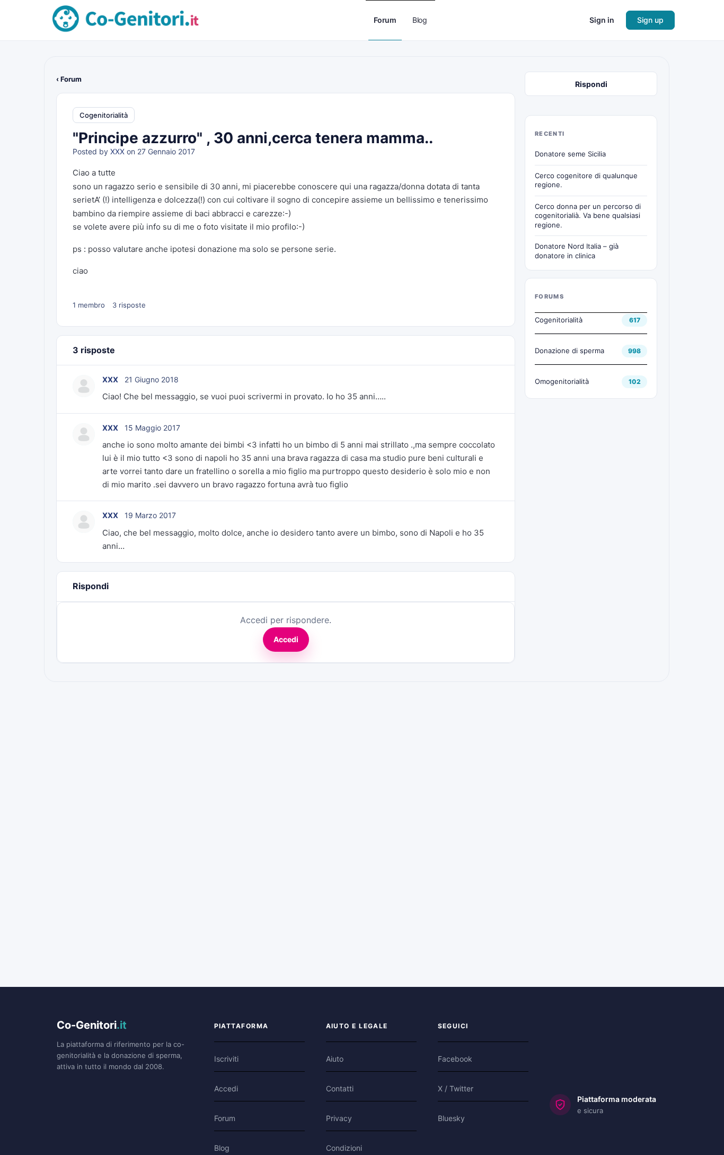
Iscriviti (226, 1058)
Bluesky (451, 1118)
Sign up (650, 19)
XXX (117, 151)
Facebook (455, 1058)
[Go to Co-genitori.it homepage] (125, 19)
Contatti (340, 1088)
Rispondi (591, 84)
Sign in (601, 19)
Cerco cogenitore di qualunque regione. (586, 180)
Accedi (285, 639)
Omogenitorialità (562, 381)
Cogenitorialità (104, 115)
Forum (224, 1118)
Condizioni (344, 1147)
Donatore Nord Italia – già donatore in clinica (577, 251)
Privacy (339, 1118)
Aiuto (334, 1058)
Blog (221, 1147)
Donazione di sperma (569, 350)
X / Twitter (455, 1088)
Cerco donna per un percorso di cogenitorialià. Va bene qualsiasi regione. (588, 215)
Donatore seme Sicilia (570, 154)
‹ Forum (69, 79)
